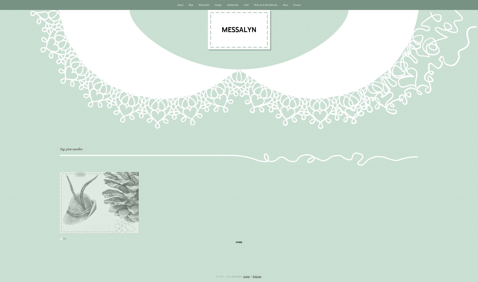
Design (218, 5)
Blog (190, 5)
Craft (245, 5)
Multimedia (232, 5)
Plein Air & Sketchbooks (265, 5)
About (180, 5)
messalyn (239, 30)
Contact (297, 5)
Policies (257, 276)
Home (239, 242)
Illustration (203, 5)
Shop (285, 5)
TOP (64, 239)
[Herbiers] (99, 202)
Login (246, 276)
